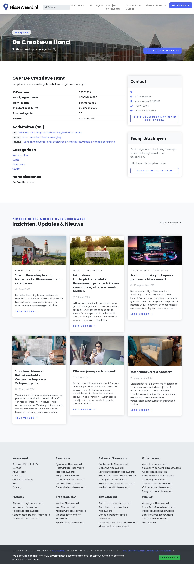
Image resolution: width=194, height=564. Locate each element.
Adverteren (180, 5)
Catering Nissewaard (111, 468)
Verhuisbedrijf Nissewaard (114, 487)
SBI (91, 5)
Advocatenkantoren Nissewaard (118, 522)
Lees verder (25, 311)
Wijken (99, 5)
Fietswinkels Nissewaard (70, 468)
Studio (16, 169)
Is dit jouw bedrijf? (162, 50)
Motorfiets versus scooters (151, 372)
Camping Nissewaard (154, 479)
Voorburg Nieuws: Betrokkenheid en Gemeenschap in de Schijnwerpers (30, 377)
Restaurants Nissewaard (113, 464)
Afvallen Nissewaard (68, 483)
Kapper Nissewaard (67, 475)
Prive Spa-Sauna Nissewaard (159, 507)
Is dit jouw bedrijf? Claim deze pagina (155, 118)
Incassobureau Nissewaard (158, 511)
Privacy (16, 487)
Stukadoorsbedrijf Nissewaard (116, 483)
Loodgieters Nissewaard (113, 479)
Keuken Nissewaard (67, 503)
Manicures (18, 164)
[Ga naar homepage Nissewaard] (20, 7)
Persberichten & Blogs (133, 7)
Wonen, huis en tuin (87, 270)
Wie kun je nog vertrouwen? (94, 371)
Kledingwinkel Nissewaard (71, 511)
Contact (161, 5)
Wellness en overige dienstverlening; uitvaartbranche (50, 132)
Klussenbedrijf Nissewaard (27, 503)
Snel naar (76, 5)
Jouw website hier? (146, 110)
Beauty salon (21, 32)
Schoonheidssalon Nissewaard (117, 472)
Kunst (15, 160)
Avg (14, 483)
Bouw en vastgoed (29, 270)
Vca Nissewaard (65, 507)
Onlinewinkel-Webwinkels (149, 270)
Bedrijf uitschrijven (154, 170)
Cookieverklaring (22, 479)
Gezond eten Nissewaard (70, 487)
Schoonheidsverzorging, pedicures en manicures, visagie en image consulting (69, 142)
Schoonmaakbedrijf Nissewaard (31, 515)
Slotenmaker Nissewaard (114, 526)
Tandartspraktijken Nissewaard (117, 475)
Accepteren (169, 557)
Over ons (17, 475)
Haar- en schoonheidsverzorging (41, 137)
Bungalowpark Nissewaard (157, 491)
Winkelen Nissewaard (154, 464)
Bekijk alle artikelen (169, 222)
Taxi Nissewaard (65, 472)
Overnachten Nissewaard (157, 483)
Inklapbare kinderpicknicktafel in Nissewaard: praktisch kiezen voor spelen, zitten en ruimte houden (96, 283)
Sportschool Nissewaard (70, 522)
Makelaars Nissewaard (25, 518)
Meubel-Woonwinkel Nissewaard (161, 468)
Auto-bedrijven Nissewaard (115, 503)
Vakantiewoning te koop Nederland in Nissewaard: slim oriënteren (39, 279)
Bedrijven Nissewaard (113, 7)
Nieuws (149, 5)
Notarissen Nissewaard (25, 507)
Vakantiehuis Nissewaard (156, 487)
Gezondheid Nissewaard (70, 479)
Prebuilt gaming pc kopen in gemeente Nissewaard (152, 277)
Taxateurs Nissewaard (25, 511)
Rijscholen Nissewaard (69, 464)
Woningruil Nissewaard (155, 503)
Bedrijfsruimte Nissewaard (157, 515)
